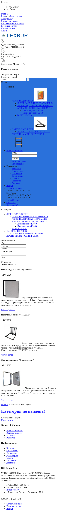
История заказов (14, 433)
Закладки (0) (7, 18)
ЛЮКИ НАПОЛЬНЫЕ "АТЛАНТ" (28, 233)
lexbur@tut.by (12, 200)
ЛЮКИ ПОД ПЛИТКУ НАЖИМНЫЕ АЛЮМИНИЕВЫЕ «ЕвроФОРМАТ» (29, 220)
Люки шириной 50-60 (33, 113)
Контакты (16, 168)
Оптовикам (17, 173)
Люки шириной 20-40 (33, 110)
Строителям (17, 171)
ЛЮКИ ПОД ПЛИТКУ (17, 214)
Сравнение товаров (10, 21)
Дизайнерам (17, 176)
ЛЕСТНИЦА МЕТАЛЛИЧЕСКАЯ (22, 236)
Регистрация (16, 16)
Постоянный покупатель (12, 23)
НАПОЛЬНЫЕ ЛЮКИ (17, 231)
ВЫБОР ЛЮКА (19, 228)
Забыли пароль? (19, 161)
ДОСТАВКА (12, 205)
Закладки (10, 435)
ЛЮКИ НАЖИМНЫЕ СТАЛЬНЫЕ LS (30, 216)
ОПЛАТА (11, 202)
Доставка (16, 183)
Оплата (15, 178)
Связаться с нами (14, 188)
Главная (4, 14)
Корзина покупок (9, 26)
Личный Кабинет (14, 150)
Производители (8, 28)
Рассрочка (16, 181)
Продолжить (7, 420)
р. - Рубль (10, 9)
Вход (3, 16)
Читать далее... (8, 309)
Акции (4, 31)
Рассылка (10, 438)
